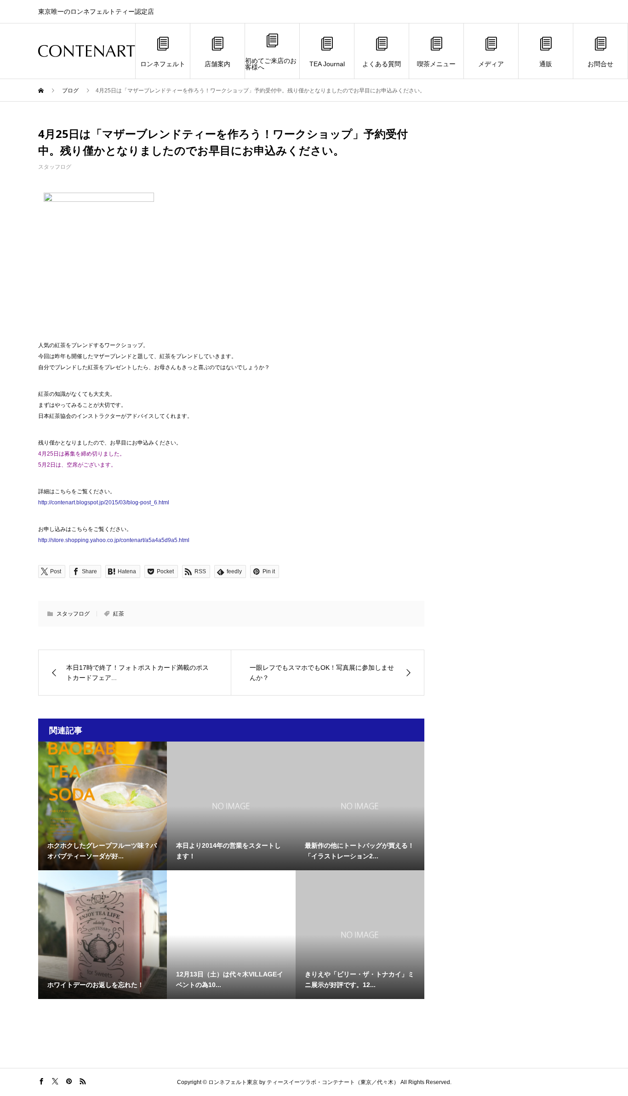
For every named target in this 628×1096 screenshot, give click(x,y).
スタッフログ (54, 167)
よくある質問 (381, 64)
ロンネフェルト (162, 64)
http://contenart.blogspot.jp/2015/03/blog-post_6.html (103, 502)
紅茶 (118, 614)
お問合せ (600, 64)
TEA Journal (327, 64)
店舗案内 (217, 64)
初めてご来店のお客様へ (271, 64)
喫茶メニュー (436, 64)
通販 (545, 64)
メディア (491, 64)
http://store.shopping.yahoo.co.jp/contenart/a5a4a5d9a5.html (113, 540)
